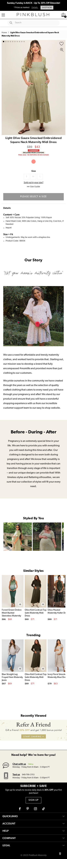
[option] (33, 87)
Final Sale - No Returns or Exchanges (33, 155)
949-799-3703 (28, 775)
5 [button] (12, 41)
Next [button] (62, 87)
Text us (16, 774)
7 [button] (17, 41)
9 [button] (21, 41)
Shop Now (47, 8)
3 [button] (8, 41)
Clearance (33, 150)
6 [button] (15, 41)
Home (4, 33)
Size (33, 171)
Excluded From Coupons (33, 152)
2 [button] (6, 41)
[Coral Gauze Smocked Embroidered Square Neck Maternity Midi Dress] (33, 161)
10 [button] (24, 41)
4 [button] (10, 41)
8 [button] (19, 41)
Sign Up (33, 800)
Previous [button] (4, 87)
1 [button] (3, 41)
